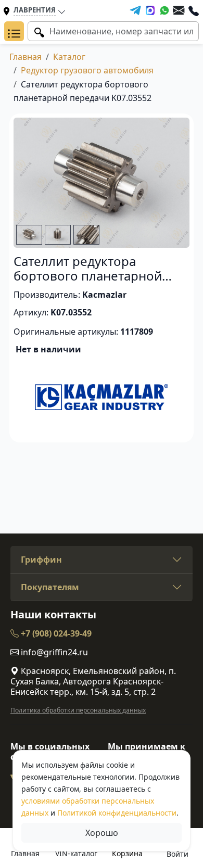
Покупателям (50, 587)
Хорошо (101, 832)
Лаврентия (35, 10)
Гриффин (41, 559)
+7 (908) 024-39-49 (55, 633)
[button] (14, 31)
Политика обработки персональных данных (78, 710)
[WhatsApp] (164, 10)
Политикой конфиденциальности (116, 813)
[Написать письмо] (178, 10)
